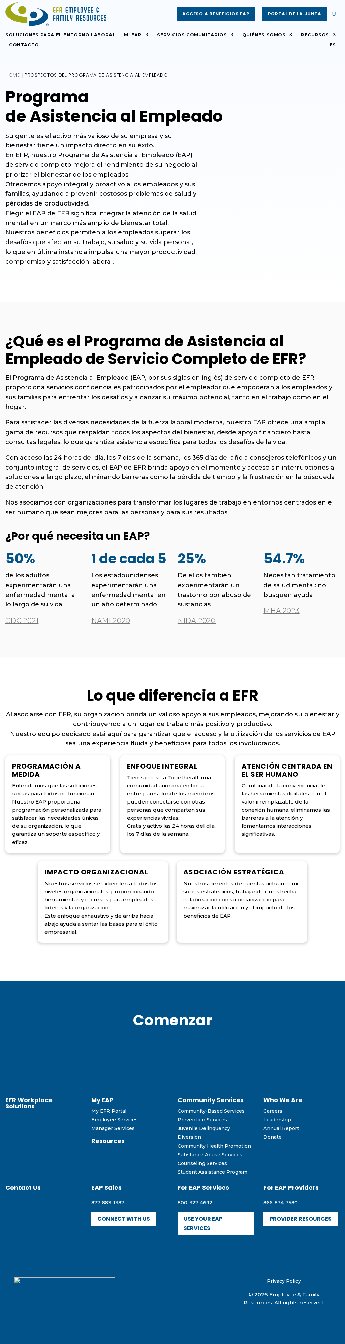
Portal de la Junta (294, 14)
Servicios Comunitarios (192, 34)
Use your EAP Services (203, 1223)
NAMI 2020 (110, 621)
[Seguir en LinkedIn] (187, 1290)
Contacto (24, 44)
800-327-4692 (195, 1203)
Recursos (315, 34)
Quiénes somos (264, 34)
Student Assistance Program (212, 1172)
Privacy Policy (284, 1281)
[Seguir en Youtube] (172, 1290)
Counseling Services (202, 1163)
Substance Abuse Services (210, 1155)
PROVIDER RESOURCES (301, 1219)
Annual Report (281, 1128)
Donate (272, 1137)
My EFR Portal (108, 1111)
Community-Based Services (211, 1111)
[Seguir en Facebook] (158, 1290)
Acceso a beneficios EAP (215, 14)
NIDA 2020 (197, 621)
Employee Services (114, 1120)
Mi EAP (133, 34)
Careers (272, 1111)
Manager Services (113, 1128)
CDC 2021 (21, 621)
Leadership (277, 1120)
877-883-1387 (107, 1203)
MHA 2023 (281, 611)
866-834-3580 (280, 1203)
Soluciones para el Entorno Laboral (60, 34)
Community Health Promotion (214, 1146)
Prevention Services (202, 1120)
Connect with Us (123, 1219)
